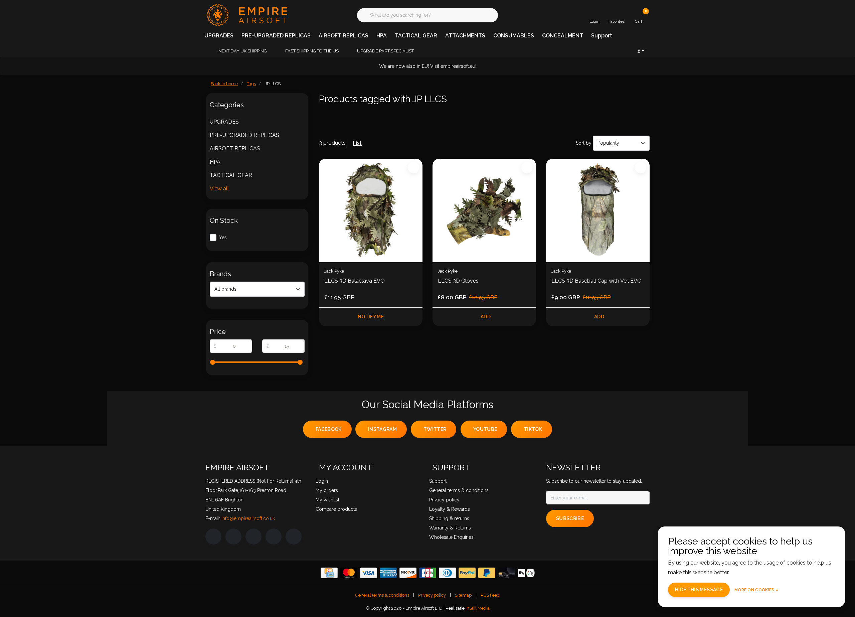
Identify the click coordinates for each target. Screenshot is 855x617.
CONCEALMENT (562, 35)
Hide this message (699, 589)
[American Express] (388, 573)
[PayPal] (467, 573)
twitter (434, 429)
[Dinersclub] (447, 573)
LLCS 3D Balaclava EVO (354, 281)
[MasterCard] (348, 573)
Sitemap (463, 595)
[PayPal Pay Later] (486, 573)
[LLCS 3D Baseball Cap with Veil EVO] (598, 210)
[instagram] (233, 536)
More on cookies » (756, 590)
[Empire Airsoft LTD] (246, 14)
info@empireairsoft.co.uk (248, 518)
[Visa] (368, 573)
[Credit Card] (329, 573)
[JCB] (427, 573)
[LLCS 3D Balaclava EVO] (370, 210)
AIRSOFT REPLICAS (343, 35)
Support (601, 35)
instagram (382, 429)
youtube (485, 429)
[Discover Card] (407, 573)
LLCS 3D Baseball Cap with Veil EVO (596, 281)
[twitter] (253, 536)
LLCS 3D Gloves (458, 281)
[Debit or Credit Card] (506, 573)
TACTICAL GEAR (416, 35)
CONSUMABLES (513, 35)
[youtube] (274, 536)
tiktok (533, 429)
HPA (381, 35)
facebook (329, 429)
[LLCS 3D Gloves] (484, 210)
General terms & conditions (382, 595)
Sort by (583, 143)
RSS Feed (490, 595)
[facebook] (213, 536)
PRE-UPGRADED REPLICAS (276, 35)
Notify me (371, 316)
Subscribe (570, 518)
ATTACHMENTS (465, 35)
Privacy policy (432, 595)
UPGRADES (218, 35)
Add (486, 316)
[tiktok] (294, 536)
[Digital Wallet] (526, 573)
